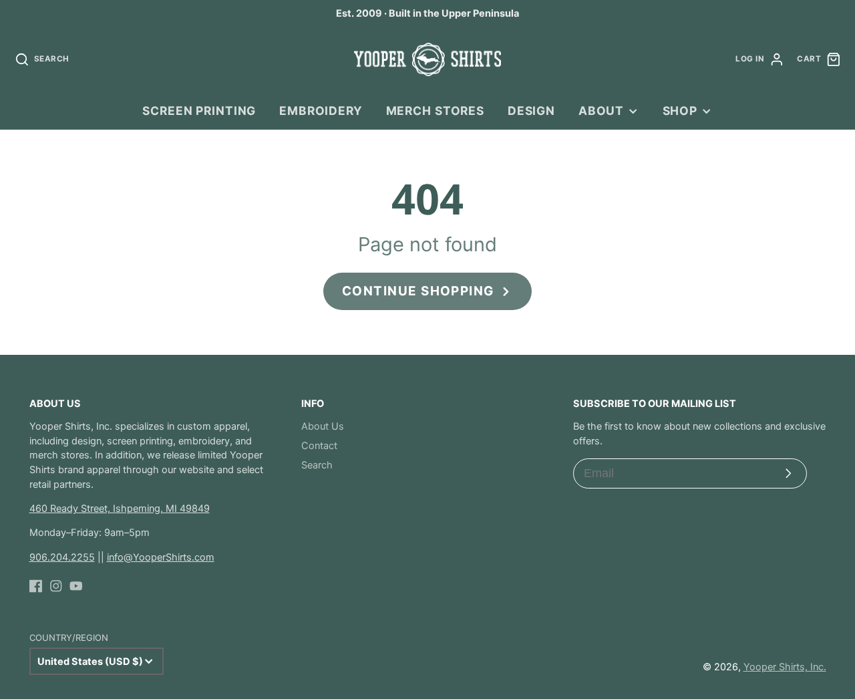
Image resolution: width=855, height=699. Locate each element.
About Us (322, 426)
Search (317, 465)
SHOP (680, 111)
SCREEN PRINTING (199, 111)
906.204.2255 (62, 557)
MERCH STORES (435, 111)
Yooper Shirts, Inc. (784, 667)
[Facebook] (36, 586)
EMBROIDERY (321, 111)
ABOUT (601, 111)
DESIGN (531, 111)
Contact (319, 446)
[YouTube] (76, 586)
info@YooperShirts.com (160, 557)
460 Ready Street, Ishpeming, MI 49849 (119, 509)
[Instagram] (56, 586)
